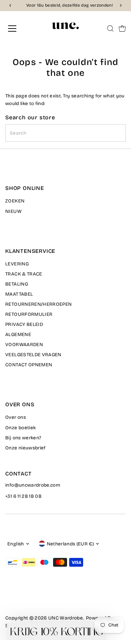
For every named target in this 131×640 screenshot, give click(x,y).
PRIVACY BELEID (24, 324)
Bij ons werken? (23, 438)
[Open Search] (110, 28)
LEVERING (17, 264)
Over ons (15, 417)
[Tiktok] (34, 598)
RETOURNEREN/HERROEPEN (38, 304)
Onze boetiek (20, 428)
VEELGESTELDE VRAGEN (33, 355)
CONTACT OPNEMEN (28, 365)
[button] (56, 631)
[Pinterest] (25, 598)
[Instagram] (17, 598)
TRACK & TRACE (23, 274)
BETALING (16, 284)
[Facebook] (8, 598)
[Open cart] (122, 28)
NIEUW (13, 211)
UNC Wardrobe (65, 618)
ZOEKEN (14, 201)
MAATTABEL (19, 294)
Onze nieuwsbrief (25, 448)
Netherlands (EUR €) (70, 544)
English (15, 544)
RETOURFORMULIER (28, 314)
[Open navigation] (18, 28)
